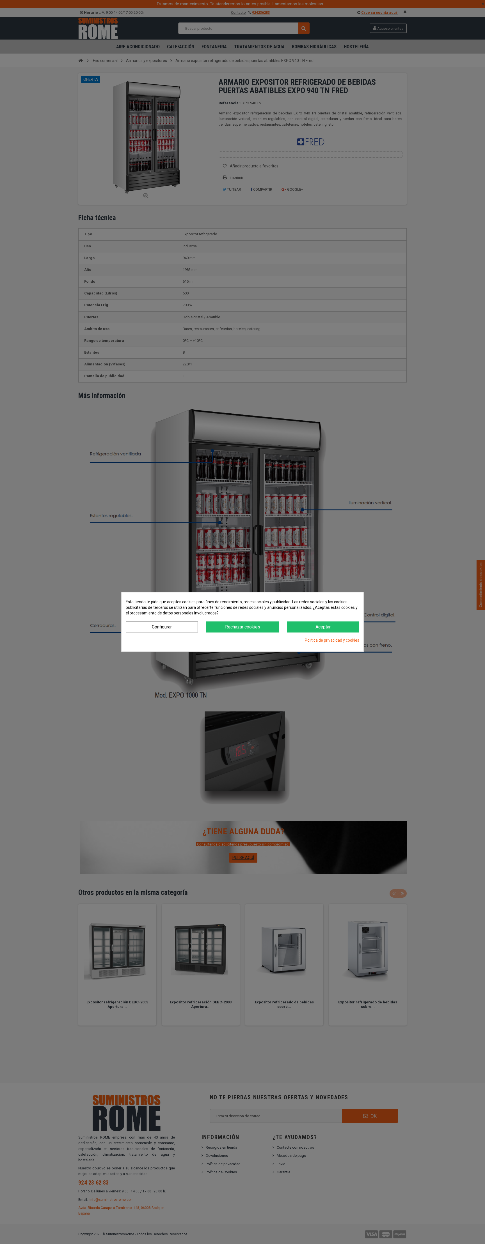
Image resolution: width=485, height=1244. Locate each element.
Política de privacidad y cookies (332, 640)
